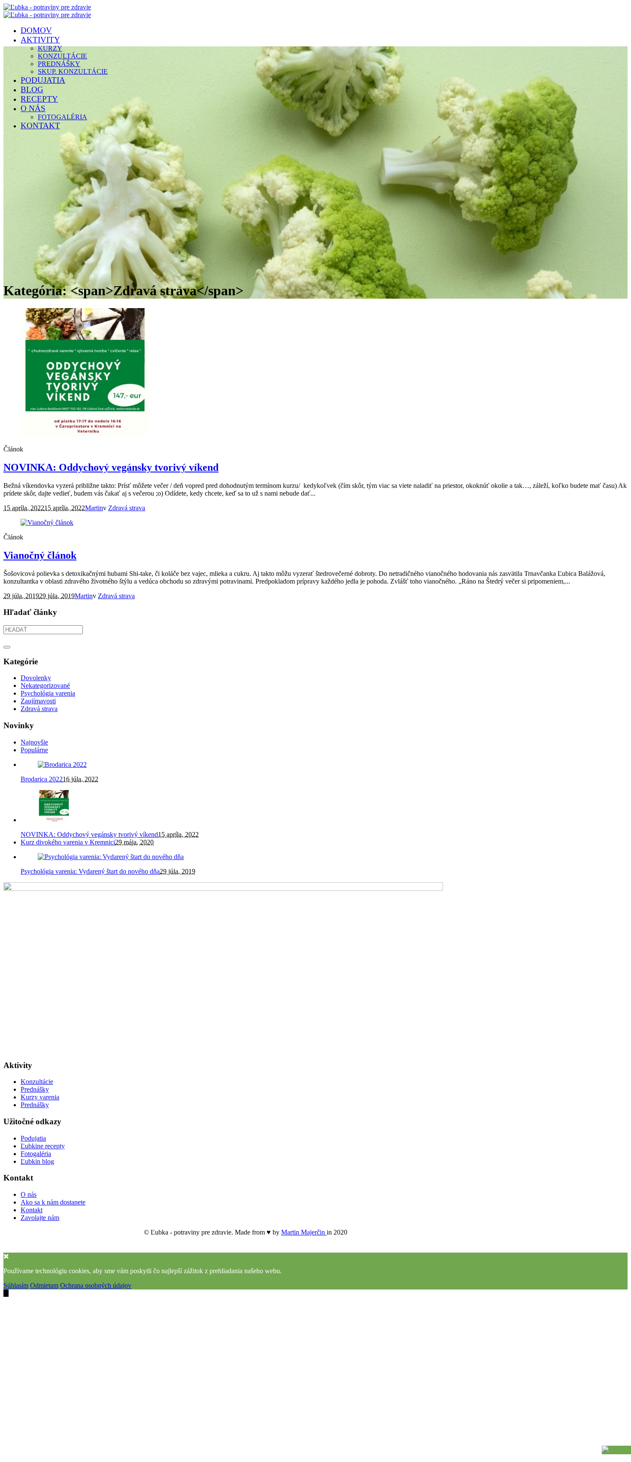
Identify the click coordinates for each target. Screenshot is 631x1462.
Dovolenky (36, 677)
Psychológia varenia (48, 693)
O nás (28, 1194)
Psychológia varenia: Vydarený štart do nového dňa (90, 871)
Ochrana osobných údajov (95, 1285)
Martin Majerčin (304, 1232)
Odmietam (44, 1285)
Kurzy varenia (40, 1097)
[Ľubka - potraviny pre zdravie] (47, 10)
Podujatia (33, 1138)
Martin (94, 508)
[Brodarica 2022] (62, 764)
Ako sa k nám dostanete (53, 1202)
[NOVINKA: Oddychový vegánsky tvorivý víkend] (85, 434)
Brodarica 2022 (42, 779)
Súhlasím (15, 1285)
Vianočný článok (39, 555)
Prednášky (35, 1089)
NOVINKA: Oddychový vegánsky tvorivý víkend (110, 467)
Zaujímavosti (38, 701)
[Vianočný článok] (47, 522)
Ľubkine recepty (43, 1146)
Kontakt (31, 1210)
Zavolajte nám (40, 1217)
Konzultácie (37, 1081)
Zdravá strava (126, 508)
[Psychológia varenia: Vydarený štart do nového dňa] (111, 856)
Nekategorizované (45, 685)
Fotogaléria (36, 1153)
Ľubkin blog (37, 1161)
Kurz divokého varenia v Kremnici (68, 842)
